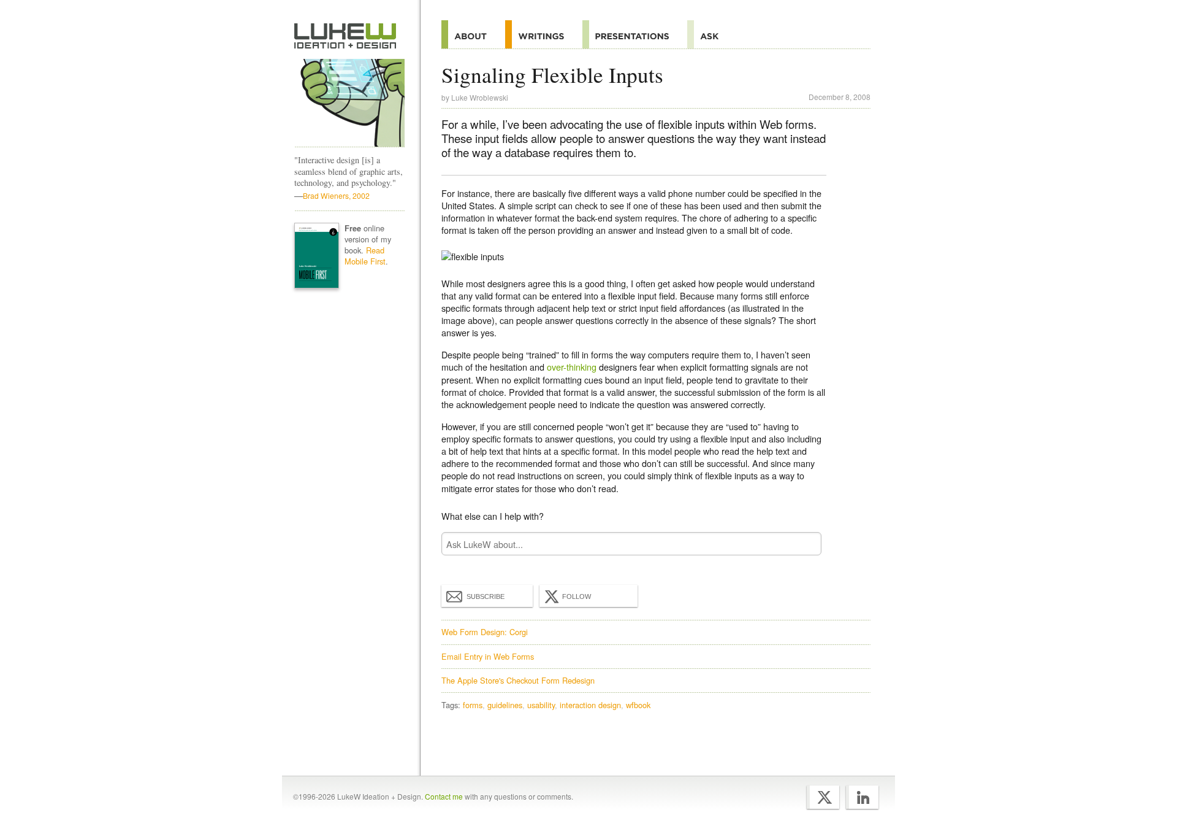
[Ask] (712, 34)
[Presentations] (634, 34)
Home (345, 36)
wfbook (638, 705)
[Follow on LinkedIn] (862, 797)
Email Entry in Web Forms (487, 656)
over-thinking (571, 366)
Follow (576, 596)
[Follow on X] (823, 797)
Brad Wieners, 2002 (336, 195)
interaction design (590, 705)
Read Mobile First (365, 255)
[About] (473, 34)
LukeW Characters (349, 103)
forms (472, 705)
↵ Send (804, 544)
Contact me (444, 796)
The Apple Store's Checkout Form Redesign (518, 680)
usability (541, 705)
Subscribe (486, 596)
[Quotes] (543, 34)
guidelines (504, 705)
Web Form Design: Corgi (484, 632)
